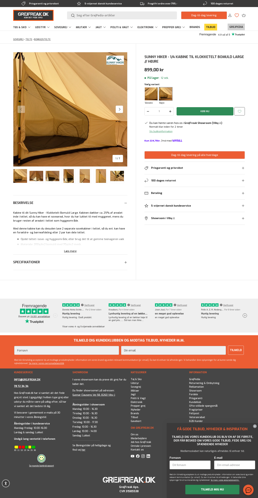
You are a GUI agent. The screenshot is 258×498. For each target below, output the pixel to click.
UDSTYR (40, 27)
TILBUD (210, 27)
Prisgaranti (195, 398)
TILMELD (236, 350)
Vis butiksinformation (161, 131)
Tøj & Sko (136, 379)
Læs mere (70, 251)
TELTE (28, 39)
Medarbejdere (139, 438)
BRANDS (195, 27)
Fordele (193, 394)
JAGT (98, 27)
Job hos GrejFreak (141, 442)
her (83, 450)
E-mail (218, 457)
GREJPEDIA (236, 27)
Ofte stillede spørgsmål (203, 406)
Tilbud (134, 417)
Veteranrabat (197, 417)
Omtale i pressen (141, 446)
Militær (135, 390)
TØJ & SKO (20, 27)
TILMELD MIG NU (212, 489)
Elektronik (136, 402)
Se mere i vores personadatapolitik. (225, 480)
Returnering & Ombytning (204, 383)
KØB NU (204, 111)
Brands (135, 413)
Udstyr (135, 383)
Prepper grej (138, 406)
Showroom (195, 390)
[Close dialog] (255, 426)
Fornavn (175, 457)
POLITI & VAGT (119, 27)
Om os (134, 434)
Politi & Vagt (138, 398)
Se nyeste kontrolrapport (41, 465)
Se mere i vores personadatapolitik (46, 363)
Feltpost (194, 413)
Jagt (133, 394)
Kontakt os (137, 449)
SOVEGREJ (60, 27)
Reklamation (196, 387)
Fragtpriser (196, 409)
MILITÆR (81, 27)
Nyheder (136, 409)
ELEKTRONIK (145, 27)
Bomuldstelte (42, 39)
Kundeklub (195, 402)
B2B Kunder (196, 421)
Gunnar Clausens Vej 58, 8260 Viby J (93, 394)
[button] (244, 15)
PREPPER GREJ (171, 27)
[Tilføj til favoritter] (239, 111)
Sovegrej (136, 387)
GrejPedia (194, 379)
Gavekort (136, 421)
